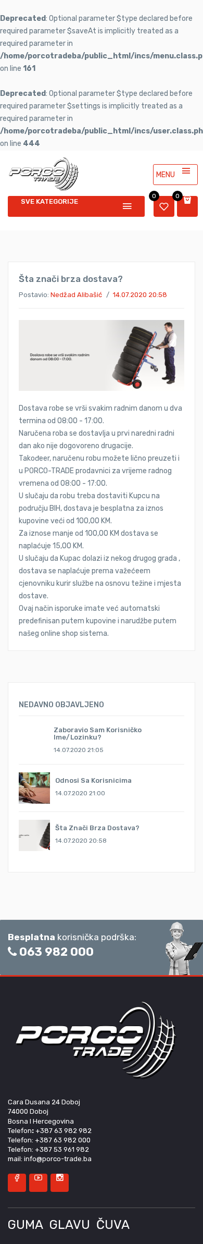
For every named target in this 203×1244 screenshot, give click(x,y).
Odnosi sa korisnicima (93, 780)
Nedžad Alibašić (76, 295)
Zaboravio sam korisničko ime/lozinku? (98, 733)
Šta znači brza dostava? (97, 828)
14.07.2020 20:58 (140, 295)
